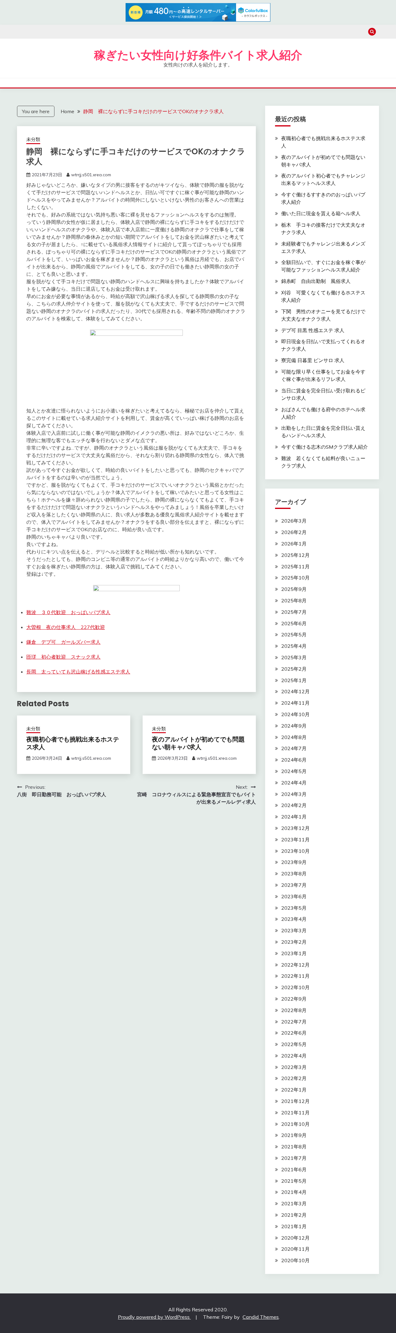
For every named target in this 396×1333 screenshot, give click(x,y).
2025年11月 (295, 566)
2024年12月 (295, 691)
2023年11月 (295, 839)
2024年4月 (294, 783)
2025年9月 (294, 589)
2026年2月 (294, 532)
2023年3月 (294, 930)
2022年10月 (295, 987)
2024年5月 (294, 771)
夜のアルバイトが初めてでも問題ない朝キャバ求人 (198, 743)
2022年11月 (295, 976)
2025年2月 (294, 669)
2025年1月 (294, 680)
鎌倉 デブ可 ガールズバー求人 (63, 642)
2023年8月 (294, 873)
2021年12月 (295, 1101)
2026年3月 (294, 521)
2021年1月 (294, 1226)
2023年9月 (294, 862)
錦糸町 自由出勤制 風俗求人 (316, 281)
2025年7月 (294, 612)
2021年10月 (295, 1124)
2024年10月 (295, 714)
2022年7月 (294, 1022)
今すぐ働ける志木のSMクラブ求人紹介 (324, 447)
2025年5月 (294, 634)
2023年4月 (294, 919)
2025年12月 (295, 555)
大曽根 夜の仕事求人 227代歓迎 (65, 627)
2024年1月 (294, 817)
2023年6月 (294, 896)
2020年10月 (295, 1260)
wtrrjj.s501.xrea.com (91, 174)
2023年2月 (294, 942)
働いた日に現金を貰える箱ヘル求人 (320, 213)
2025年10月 (295, 578)
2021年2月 (294, 1215)
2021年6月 (294, 1169)
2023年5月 (294, 908)
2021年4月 (294, 1192)
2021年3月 (294, 1203)
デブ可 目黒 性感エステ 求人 (312, 330)
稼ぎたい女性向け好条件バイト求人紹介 (198, 55)
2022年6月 (294, 1033)
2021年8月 (294, 1146)
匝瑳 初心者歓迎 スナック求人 (63, 657)
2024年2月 (294, 805)
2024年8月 (294, 737)
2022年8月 (294, 1010)
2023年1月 (294, 953)
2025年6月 (294, 623)
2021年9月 (294, 1135)
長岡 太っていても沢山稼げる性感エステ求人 (78, 672)
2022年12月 (295, 965)
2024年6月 (294, 760)
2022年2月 (294, 1078)
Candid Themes (261, 1317)
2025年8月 (294, 600)
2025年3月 (294, 657)
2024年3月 (294, 794)
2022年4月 (294, 1056)
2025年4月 (294, 646)
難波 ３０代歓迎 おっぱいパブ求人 (68, 612)
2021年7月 (294, 1158)
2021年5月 (294, 1181)
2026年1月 (294, 543)
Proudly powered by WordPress (154, 1317)
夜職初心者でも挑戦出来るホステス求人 (72, 743)
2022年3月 (294, 1067)
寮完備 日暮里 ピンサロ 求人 (312, 360)
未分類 (33, 139)
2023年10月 (295, 851)
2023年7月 (294, 885)
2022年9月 (294, 999)
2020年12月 (295, 1238)
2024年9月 (294, 726)
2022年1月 (294, 1090)
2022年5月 (294, 1044)
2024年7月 (294, 748)
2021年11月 (295, 1112)
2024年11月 (295, 703)
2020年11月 (295, 1249)
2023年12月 (295, 828)
